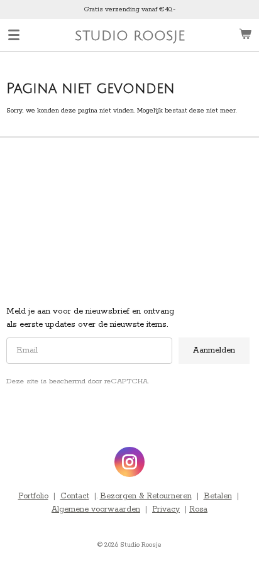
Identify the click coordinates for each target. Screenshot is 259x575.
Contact (74, 496)
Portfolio (33, 496)
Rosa (198, 509)
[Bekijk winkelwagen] (245, 34)
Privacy (166, 509)
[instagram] (129, 462)
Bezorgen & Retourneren (146, 496)
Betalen (218, 496)
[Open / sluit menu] (14, 34)
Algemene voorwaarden (96, 509)
